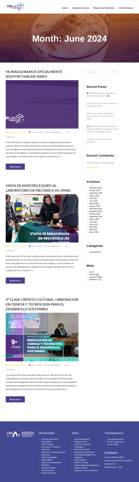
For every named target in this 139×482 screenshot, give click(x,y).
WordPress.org (95, 280)
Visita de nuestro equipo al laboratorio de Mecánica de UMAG (38, 187)
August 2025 (94, 196)
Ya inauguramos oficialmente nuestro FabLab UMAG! (34, 74)
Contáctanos (126, 7)
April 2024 (93, 230)
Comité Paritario (47, 470)
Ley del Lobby (112, 444)
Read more (15, 166)
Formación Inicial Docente (84, 452)
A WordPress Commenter (99, 162)
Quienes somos (80, 7)
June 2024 (93, 224)
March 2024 (94, 232)
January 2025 (94, 206)
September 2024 (95, 217)
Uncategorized (54, 132)
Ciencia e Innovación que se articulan (99, 140)
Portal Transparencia (115, 442)
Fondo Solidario (47, 444)
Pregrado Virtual (80, 442)
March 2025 (94, 203)
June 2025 (93, 201)
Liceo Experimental (81, 439)
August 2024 (94, 219)
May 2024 (93, 227)
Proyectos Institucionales (51, 463)
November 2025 (95, 188)
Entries (94, 274)
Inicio (65, 7)
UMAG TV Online (81, 463)
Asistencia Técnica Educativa (86, 470)
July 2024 (93, 222)
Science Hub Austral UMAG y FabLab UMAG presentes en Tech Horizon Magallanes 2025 (102, 129)
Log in (91, 272)
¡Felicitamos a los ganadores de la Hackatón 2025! (101, 94)
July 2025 (93, 198)
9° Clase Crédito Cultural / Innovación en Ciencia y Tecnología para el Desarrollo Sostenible (42, 304)
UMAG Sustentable (49, 457)
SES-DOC (45, 465)
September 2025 (95, 193)
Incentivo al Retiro (48, 468)
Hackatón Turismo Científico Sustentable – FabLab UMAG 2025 (100, 116)
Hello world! (92, 167)
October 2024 (94, 214)
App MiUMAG (46, 460)
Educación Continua (82, 450)
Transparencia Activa (115, 439)
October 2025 (94, 190)
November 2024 (95, 211)
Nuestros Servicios (104, 7)
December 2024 (95, 209)
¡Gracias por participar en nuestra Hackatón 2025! (102, 104)
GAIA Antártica (80, 460)
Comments (95, 277)
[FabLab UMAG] (16, 6)
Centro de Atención (48, 473)
